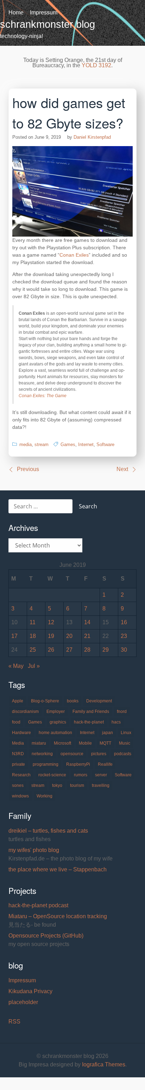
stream (41, 444)
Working (44, 796)
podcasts (122, 753)
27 (69, 650)
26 (51, 650)
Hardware (21, 732)
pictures (98, 753)
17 (14, 636)
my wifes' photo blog (33, 850)
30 (124, 650)
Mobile (85, 743)
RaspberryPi (78, 764)
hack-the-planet (89, 722)
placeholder (23, 1002)
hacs (116, 722)
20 (69, 636)
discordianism (25, 711)
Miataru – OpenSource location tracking (57, 916)
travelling (100, 785)
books (72, 701)
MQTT (105, 743)
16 (124, 622)
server (101, 774)
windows (20, 796)
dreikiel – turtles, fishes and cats (48, 831)
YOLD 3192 (96, 65)
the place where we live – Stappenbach (57, 869)
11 (33, 622)
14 (87, 622)
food (16, 722)
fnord (122, 711)
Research (21, 774)
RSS (14, 1022)
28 (87, 650)
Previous (28, 469)
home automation (55, 732)
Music (124, 743)
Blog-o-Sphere (45, 701)
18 (33, 636)
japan (107, 732)
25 (33, 650)
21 (87, 636)
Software (105, 444)
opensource (72, 753)
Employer (55, 711)
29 (105, 650)
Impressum (43, 12)
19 (51, 636)
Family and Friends (90, 711)
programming (45, 764)
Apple (17, 701)
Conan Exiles (74, 255)
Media (18, 743)
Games (68, 444)
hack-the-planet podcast (38, 905)
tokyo (57, 785)
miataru (39, 743)
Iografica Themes (103, 1064)
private (18, 764)
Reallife (105, 764)
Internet (86, 444)
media (25, 444)
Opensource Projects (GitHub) (45, 936)
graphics (58, 722)
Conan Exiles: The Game (43, 395)
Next (122, 469)
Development (99, 701)
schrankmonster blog (47, 24)
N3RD (18, 753)
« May (16, 666)
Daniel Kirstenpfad (92, 137)
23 (124, 636)
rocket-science (52, 774)
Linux (126, 732)
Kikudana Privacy (30, 991)
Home (16, 12)
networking (42, 753)
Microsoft (62, 743)
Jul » (34, 666)
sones (18, 785)
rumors (80, 774)
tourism (77, 785)
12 (51, 622)
